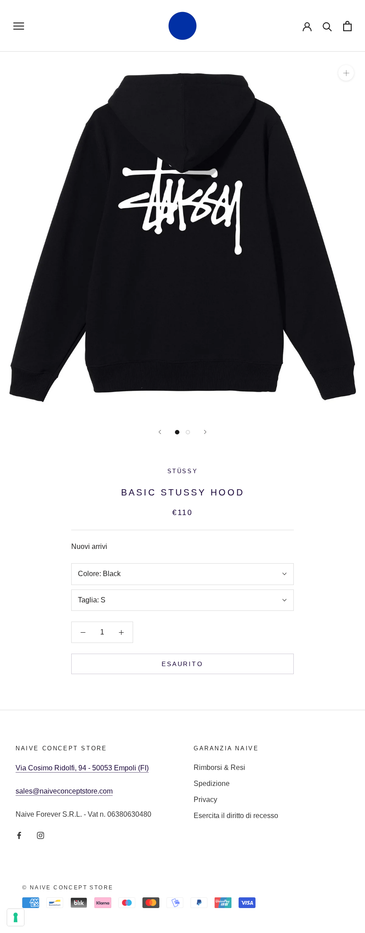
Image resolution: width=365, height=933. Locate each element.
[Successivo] (205, 432)
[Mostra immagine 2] (188, 432)
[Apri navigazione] (18, 25)
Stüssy (182, 471)
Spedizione (212, 783)
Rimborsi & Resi (219, 767)
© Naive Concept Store (67, 887)
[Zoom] (346, 73)
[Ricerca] (327, 26)
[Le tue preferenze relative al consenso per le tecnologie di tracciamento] (15, 917)
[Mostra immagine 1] (177, 432)
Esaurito (182, 663)
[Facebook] (19, 835)
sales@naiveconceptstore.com (64, 791)
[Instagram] (40, 835)
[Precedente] (159, 432)
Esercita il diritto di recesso (236, 815)
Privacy (205, 799)
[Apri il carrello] (347, 26)
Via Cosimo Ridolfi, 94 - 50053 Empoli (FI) (82, 768)
